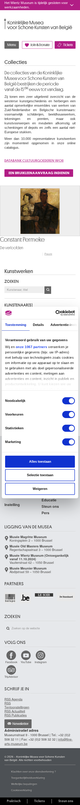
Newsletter (20, 724)
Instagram (41, 662)
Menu (11, 45)
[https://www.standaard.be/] (66, 597)
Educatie (49, 500)
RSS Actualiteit (14, 711)
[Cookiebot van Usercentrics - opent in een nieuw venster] (56, 313)
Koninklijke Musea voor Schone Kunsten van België (5, 19)
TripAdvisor (11, 676)
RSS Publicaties (15, 715)
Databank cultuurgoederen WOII (34, 160)
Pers (45, 512)
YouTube (26, 662)
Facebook (11, 662)
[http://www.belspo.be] (10, 598)
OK (47, 290)
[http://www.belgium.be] (26, 598)
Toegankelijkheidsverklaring (28, 777)
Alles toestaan (40, 461)
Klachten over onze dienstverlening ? (33, 771)
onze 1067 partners (31, 347)
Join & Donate (40, 45)
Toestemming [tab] (15, 325)
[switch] (68, 414)
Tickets (68, 45)
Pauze (48, 254)
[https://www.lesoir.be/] (44, 594)
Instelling (12, 504)
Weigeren (40, 489)
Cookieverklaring (21, 790)
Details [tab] (38, 325)
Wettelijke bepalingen (24, 784)
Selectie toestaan (40, 475)
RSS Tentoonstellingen (16, 705)
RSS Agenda (13, 699)
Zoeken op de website (8, 628)
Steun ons (50, 506)
